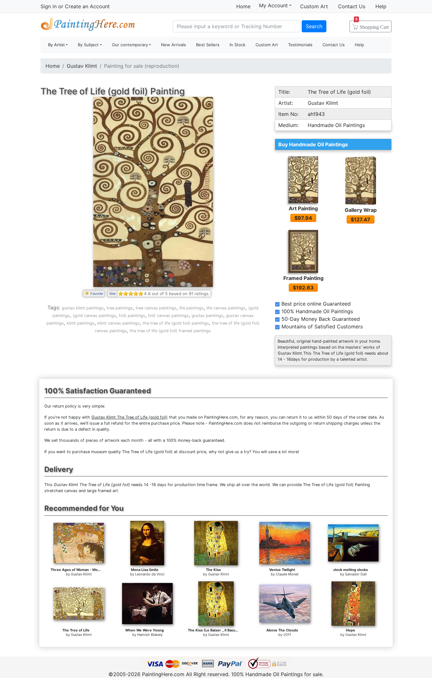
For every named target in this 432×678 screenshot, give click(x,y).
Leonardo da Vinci (149, 574)
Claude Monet (287, 574)
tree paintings (120, 308)
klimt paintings (81, 323)
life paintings (191, 308)
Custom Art (314, 6)
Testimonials (300, 44)
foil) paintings (132, 315)
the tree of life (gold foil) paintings (176, 323)
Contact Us (351, 6)
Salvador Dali (356, 574)
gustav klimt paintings (83, 308)
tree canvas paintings (156, 308)
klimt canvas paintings (118, 323)
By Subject (88, 44)
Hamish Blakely (150, 634)
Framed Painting (303, 278)
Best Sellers (207, 44)
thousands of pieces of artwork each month (101, 440)
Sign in (48, 6)
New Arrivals (173, 44)
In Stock (237, 44)
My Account (273, 5)
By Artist (56, 44)
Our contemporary (130, 44)
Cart (372, 25)
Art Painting (303, 208)
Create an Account (87, 6)
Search (314, 26)
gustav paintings (207, 315)
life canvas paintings (226, 308)
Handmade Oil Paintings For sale (87, 25)
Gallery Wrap (361, 210)
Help (380, 6)
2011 (287, 634)
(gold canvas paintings (94, 315)
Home (243, 6)
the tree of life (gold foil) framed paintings (170, 330)
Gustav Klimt (82, 66)
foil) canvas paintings (168, 315)
